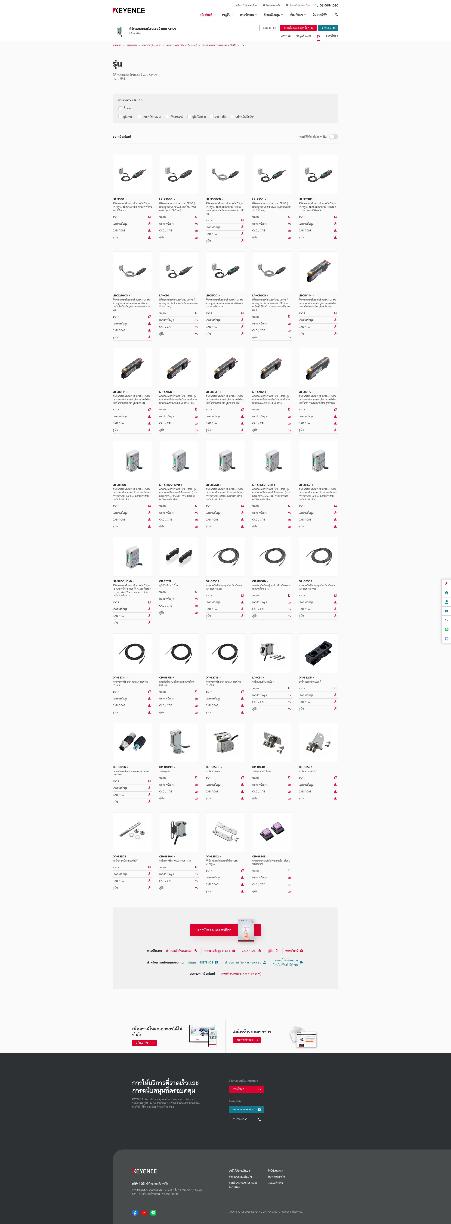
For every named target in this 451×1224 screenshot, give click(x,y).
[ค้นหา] (336, 14)
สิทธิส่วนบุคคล (275, 1171)
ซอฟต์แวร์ (291, 950)
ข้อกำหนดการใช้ (276, 1177)
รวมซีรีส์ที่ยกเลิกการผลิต (313, 136)
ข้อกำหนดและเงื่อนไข (240, 1177)
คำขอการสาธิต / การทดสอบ (243, 962)
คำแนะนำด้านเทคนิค (179, 950)
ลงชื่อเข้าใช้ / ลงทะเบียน (246, 5)
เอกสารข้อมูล (120, 223)
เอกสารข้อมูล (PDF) (217, 950)
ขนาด (116, 216)
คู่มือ (115, 237)
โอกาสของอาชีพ (273, 5)
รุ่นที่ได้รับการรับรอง (239, 1171)
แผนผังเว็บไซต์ (275, 1183)
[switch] (333, 136)
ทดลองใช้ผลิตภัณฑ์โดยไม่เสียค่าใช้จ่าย (285, 962)
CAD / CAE (119, 230)
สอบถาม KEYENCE (200, 962)
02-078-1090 (329, 5)
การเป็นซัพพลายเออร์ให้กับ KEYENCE (243, 1185)
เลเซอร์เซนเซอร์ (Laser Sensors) (240, 974)
